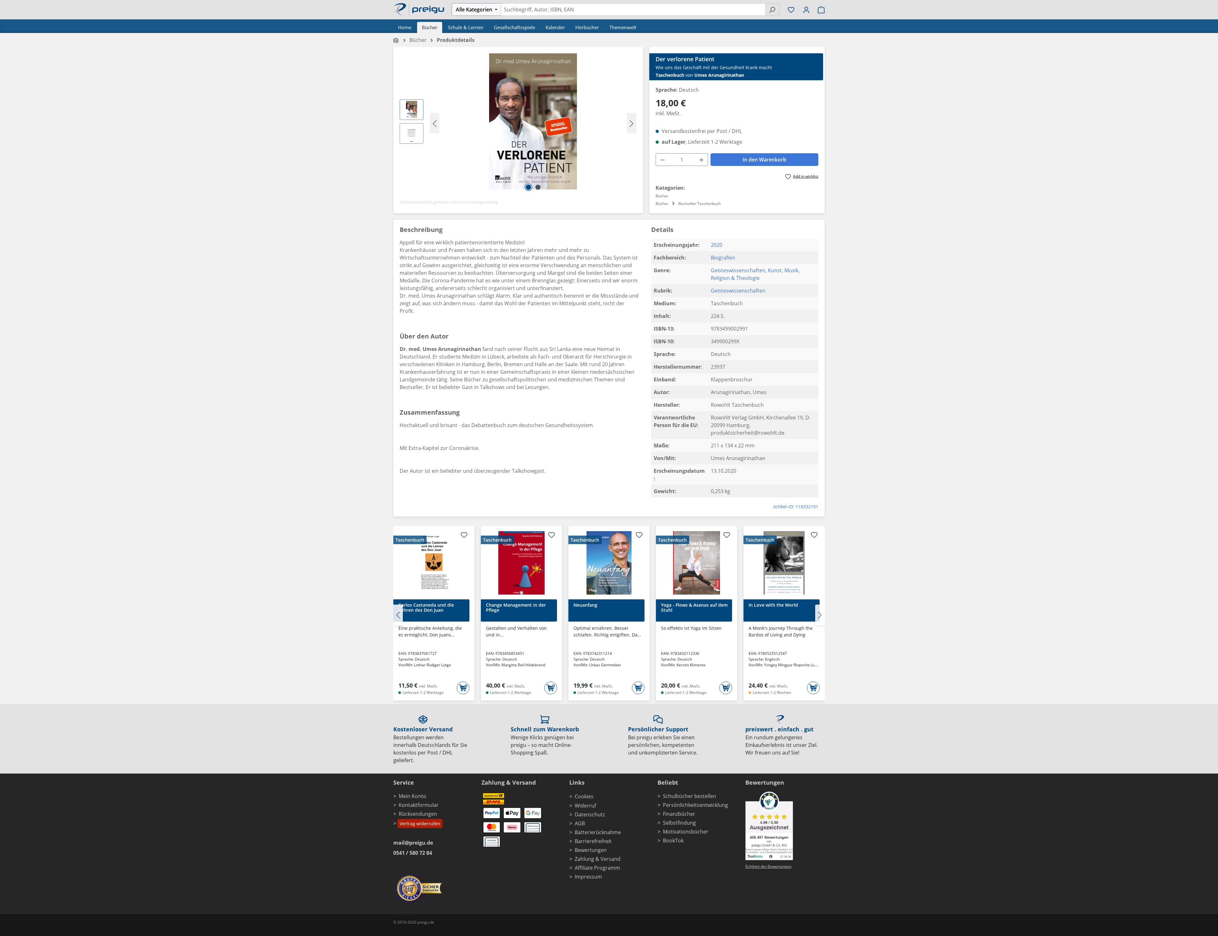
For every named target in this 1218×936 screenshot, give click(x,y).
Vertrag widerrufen (420, 824)
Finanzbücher (679, 813)
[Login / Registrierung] (806, 9)
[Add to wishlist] (464, 536)
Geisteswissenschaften (738, 270)
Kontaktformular (419, 804)
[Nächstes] (631, 123)
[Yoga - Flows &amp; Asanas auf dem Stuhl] (696, 563)
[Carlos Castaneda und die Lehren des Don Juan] (433, 563)
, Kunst (773, 270)
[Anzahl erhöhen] (701, 159)
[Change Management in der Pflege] (521, 563)
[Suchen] (772, 9)
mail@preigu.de (413, 842)
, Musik (790, 270)
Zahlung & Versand (597, 858)
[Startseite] (396, 39)
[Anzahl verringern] (662, 159)
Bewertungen (591, 850)
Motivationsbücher (685, 831)
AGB (580, 823)
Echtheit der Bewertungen (768, 866)
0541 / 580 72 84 (412, 852)
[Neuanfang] (609, 563)
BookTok (673, 840)
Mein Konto (412, 796)
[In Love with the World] (784, 563)
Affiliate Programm (597, 867)
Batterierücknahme (598, 832)
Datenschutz (590, 814)
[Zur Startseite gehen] (418, 8)
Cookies (584, 796)
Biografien (723, 257)
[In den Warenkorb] (463, 688)
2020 (716, 244)
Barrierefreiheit (593, 841)
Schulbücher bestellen (689, 796)
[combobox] (633, 9)
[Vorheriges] (434, 123)
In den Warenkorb (764, 159)
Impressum (588, 876)
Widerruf (585, 805)
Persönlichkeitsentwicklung (695, 804)
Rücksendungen (418, 813)
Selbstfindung (679, 822)
